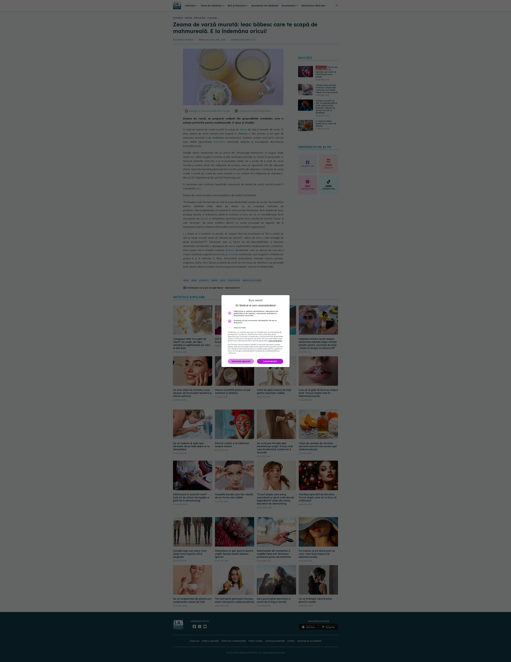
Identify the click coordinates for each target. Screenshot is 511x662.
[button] (255, 328)
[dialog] (255, 331)
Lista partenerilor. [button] (275, 341)
